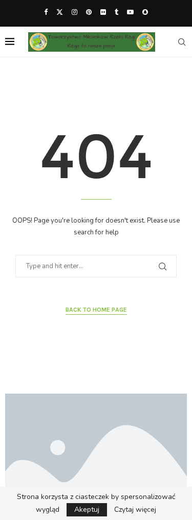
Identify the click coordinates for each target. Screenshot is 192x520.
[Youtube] (130, 12)
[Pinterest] (89, 12)
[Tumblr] (116, 12)
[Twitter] (59, 12)
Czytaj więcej (135, 509)
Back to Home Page (96, 309)
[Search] (182, 42)
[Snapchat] (145, 12)
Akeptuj (86, 509)
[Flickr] (103, 12)
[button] (19, 453)
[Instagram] (74, 12)
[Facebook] (46, 12)
